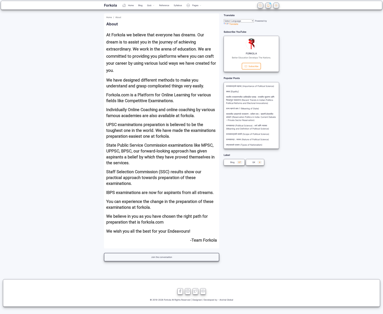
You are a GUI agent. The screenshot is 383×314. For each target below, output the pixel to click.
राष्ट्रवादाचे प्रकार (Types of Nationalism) (244, 144)
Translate (233, 24)
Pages (195, 5)
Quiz (149, 5)
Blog (140, 5)
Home (131, 5)
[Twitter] (195, 291)
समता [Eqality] (232, 91)
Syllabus (178, 5)
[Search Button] (260, 5)
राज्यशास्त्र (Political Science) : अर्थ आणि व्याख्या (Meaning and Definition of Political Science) (247, 127)
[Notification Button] (268, 5)
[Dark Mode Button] (276, 5)
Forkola (110, 5)
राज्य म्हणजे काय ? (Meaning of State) (242, 108)
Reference (164, 5)
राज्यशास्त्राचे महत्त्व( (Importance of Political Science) (250, 86)
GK (256, 162)
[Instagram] (188, 291)
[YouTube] (203, 291)
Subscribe (253, 66)
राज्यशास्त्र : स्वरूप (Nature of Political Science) (247, 139)
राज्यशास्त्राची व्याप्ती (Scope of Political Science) (247, 134)
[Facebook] (180, 291)
